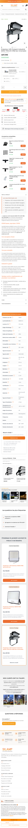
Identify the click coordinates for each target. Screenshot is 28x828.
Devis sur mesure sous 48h (10, 122)
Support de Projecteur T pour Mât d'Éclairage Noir (15, 168)
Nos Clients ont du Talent (6, 778)
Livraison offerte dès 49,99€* (10, 117)
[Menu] (2, 5)
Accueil (3, 14)
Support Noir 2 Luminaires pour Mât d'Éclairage (16, 159)
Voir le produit (14, 580)
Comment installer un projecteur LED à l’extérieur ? (14, 292)
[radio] (7, 79)
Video (3, 300)
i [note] (12, 317)
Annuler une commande (6, 796)
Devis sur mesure (4, 789)
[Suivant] (26, 47)
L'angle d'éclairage (7, 286)
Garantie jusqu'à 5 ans (9, 119)
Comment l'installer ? (10, 526)
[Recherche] (25, 9)
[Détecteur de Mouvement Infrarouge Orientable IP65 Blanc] (5, 178)
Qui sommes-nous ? (5, 763)
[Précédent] (1, 47)
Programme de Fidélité (6, 781)
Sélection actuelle (14, 662)
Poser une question (9, 723)
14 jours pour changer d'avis (10, 124)
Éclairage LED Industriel (10, 14)
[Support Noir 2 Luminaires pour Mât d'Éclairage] (5, 161)
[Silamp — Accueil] (7, 750)
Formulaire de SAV (5, 793)
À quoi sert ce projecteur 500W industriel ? (12, 517)
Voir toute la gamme (7, 463)
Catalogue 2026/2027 (5, 765)
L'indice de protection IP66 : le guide (11, 284)
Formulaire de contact (5, 791)
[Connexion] (23, 5)
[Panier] (26, 5)
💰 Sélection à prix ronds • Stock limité (14, 1)
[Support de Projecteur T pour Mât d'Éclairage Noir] (5, 170)
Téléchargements (6, 303)
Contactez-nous (14, 438)
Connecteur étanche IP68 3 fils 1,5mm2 (17, 184)
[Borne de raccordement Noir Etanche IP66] (5, 144)
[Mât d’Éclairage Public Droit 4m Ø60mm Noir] (5, 152)
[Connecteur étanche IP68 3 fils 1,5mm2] (5, 187)
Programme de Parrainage (6, 783)
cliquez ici (11, 815)
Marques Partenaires (5, 770)
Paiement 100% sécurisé (9, 115)
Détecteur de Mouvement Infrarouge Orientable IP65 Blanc (16, 176)
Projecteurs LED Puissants (19, 14)
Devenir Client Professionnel (7, 776)
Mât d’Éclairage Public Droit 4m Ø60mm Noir (17, 150)
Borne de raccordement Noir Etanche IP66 (16, 142)
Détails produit (6, 194)
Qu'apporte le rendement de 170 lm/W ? (15, 522)
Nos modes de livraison (6, 768)
